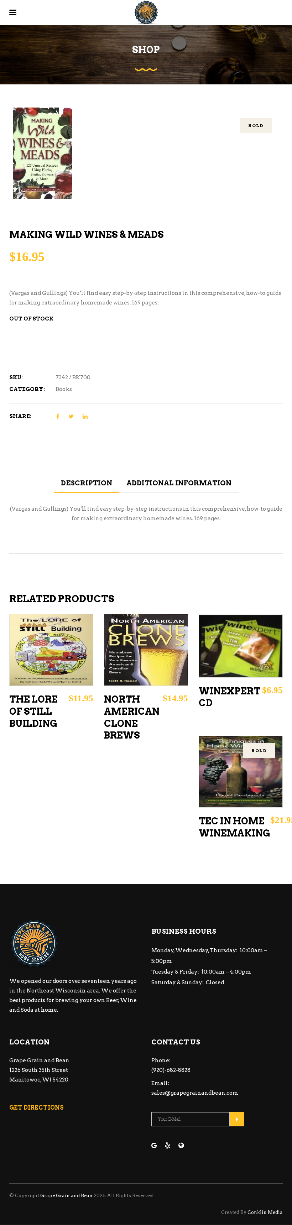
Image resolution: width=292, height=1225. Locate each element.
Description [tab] (86, 483)
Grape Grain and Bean (66, 1195)
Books (64, 389)
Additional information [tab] (178, 483)
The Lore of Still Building (33, 711)
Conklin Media (265, 1212)
